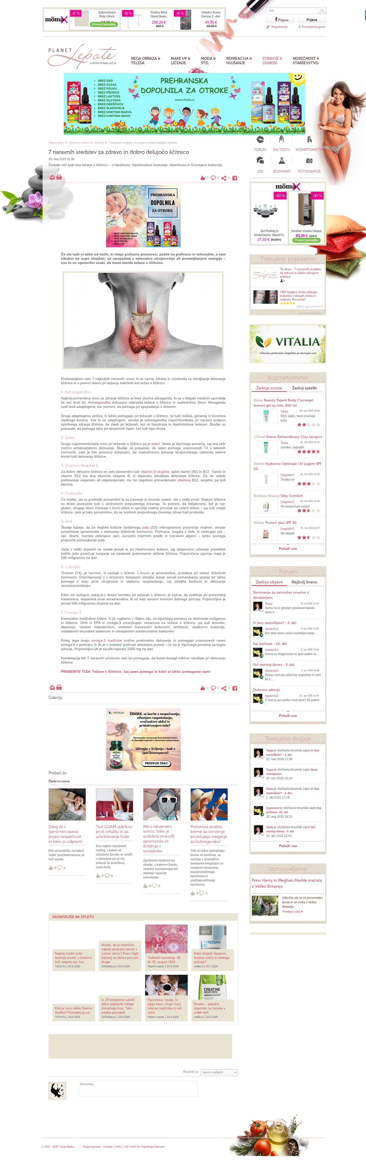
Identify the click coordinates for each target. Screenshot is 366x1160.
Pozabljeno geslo (313, 27)
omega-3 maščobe (106, 640)
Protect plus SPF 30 (275, 523)
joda (145, 527)
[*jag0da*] (287, 475)
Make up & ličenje (180, 60)
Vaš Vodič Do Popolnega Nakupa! (144, 1146)
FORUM (260, 150)
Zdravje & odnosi (272, 60)
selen (155, 444)
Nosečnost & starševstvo (306, 60)
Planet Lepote (84, 55)
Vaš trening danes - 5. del (273, 665)
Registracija (279, 27)
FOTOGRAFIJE (309, 171)
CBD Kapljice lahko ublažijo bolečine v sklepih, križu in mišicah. (298, 295)
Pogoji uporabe (92, 1146)
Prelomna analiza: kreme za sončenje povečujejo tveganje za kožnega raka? (208, 834)
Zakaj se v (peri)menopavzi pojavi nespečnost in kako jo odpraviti (65, 834)
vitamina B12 (188, 480)
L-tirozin (143, 573)
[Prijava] (271, 19)
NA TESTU (281, 150)
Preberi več (291, 912)
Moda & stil (208, 60)
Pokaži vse (288, 548)
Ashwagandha (99, 402)
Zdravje (99, 142)
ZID (260, 171)
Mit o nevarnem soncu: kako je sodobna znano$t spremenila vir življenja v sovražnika (159, 838)
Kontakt (108, 1146)
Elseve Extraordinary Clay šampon (288, 437)
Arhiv (118, 1146)
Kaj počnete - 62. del (270, 644)
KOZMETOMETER (309, 150)
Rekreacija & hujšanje (239, 60)
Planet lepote (56, 142)
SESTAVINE (282, 171)
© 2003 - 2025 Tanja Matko (57, 1146)
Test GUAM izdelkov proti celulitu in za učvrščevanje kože (114, 831)
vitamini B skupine (155, 472)
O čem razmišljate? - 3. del (274, 623)
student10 (271, 629)
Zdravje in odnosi (79, 142)
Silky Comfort (278, 496)
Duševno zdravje (266, 690)
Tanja (284, 411)
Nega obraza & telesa (145, 60)
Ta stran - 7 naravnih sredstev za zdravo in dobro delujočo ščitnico (300, 272)
